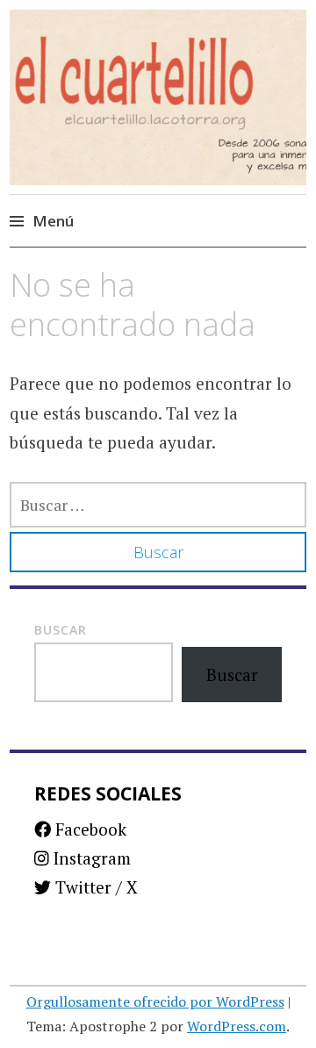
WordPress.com (236, 1026)
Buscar (60, 629)
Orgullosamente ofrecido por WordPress (155, 1001)
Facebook (88, 829)
